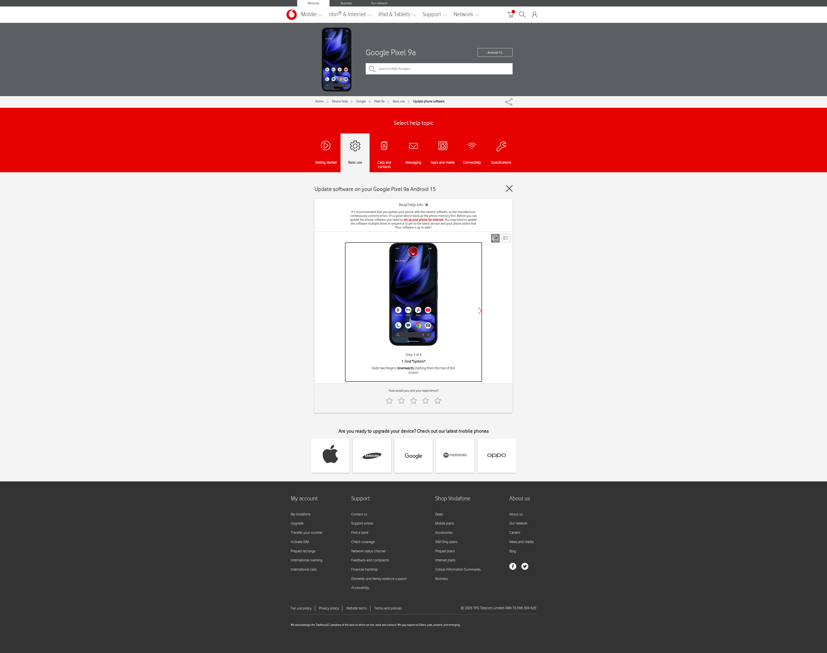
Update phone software (429, 101)
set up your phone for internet (423, 220)
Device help (340, 101)
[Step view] (495, 238)
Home (319, 101)
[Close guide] (509, 188)
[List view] (506, 238)
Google (361, 101)
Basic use (399, 101)
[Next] (480, 310)
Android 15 (495, 53)
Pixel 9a (379, 101)
